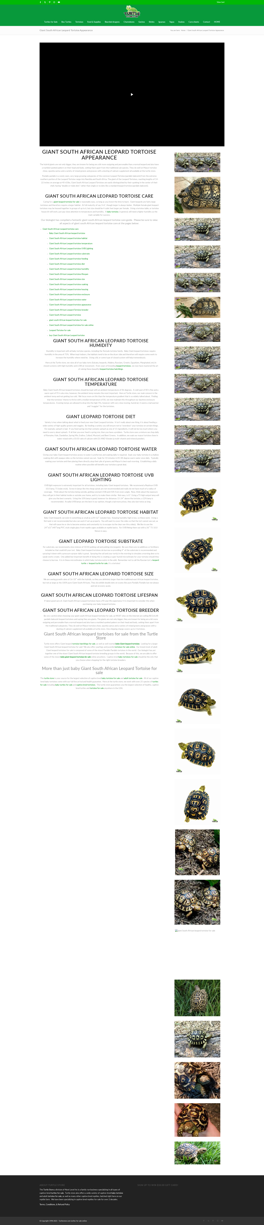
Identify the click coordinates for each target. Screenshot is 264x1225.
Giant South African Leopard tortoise (65, 315)
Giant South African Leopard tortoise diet (67, 264)
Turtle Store (48, 1190)
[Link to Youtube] (59, 2)
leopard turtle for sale (98, 564)
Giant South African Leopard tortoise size (67, 279)
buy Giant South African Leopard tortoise (67, 336)
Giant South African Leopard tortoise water (67, 300)
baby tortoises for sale (128, 657)
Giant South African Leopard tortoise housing (68, 290)
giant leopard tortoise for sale (66, 202)
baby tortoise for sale (111, 678)
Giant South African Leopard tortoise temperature (70, 244)
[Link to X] (45, 2)
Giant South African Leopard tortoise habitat (68, 238)
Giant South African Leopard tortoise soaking (68, 285)
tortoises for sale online (125, 647)
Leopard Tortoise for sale (60, 330)
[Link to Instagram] (54, 2)
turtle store (49, 678)
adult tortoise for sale (133, 678)
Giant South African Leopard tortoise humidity (69, 269)
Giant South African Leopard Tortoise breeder (68, 310)
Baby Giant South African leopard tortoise (67, 233)
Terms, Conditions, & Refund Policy (55, 1205)
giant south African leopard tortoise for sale (68, 320)
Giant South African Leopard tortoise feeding (68, 259)
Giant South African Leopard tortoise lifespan (68, 274)
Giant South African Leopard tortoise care (61, 229)
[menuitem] (219, 2)
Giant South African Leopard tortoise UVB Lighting (71, 249)
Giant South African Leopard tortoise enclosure (69, 295)
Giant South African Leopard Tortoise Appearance (66, 30)
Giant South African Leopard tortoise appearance (70, 305)
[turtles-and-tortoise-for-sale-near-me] (132, 11)
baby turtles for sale (63, 685)
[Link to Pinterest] (49, 2)
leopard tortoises (123, 366)
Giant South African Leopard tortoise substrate (69, 254)
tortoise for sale (97, 688)
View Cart (220, 2)
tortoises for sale (84, 657)
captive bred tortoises (85, 685)
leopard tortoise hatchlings (111, 369)
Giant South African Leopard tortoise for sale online (71, 325)
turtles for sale (57, 1193)
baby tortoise (112, 212)
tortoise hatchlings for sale (83, 644)
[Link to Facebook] (40, 2)
